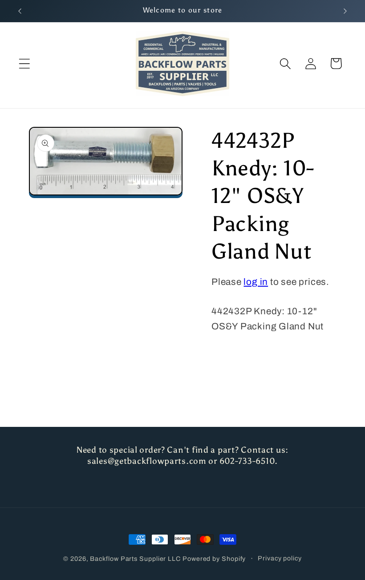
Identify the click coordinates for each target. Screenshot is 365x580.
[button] (24, 63)
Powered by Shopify (214, 558)
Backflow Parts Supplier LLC (135, 558)
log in (255, 282)
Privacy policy (280, 558)
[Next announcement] (345, 11)
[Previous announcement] (19, 11)
